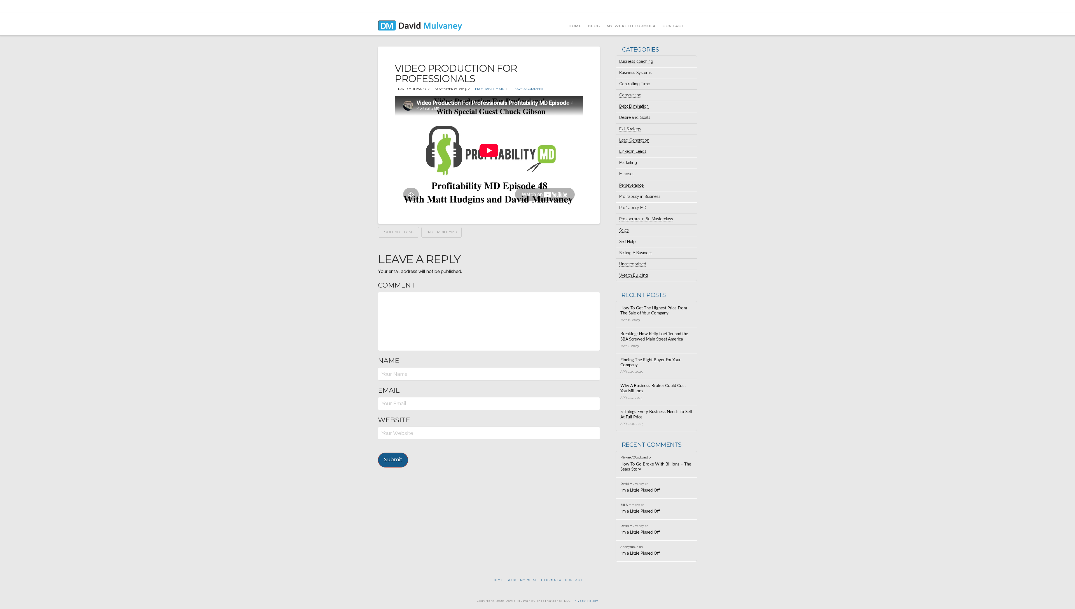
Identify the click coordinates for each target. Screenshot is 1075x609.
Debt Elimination (634, 106)
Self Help (627, 241)
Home (497, 580)
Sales (624, 230)
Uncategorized (632, 264)
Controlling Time (634, 84)
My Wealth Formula (541, 580)
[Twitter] (672, 6)
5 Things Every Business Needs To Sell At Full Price (656, 414)
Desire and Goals (634, 117)
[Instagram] (694, 6)
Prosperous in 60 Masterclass (646, 219)
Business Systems (635, 72)
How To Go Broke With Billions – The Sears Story (655, 467)
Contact (574, 580)
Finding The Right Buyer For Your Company (650, 362)
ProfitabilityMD (441, 232)
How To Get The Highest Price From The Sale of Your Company (653, 311)
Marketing (628, 162)
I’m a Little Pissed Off (640, 490)
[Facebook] (665, 6)
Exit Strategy (630, 129)
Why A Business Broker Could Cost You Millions (653, 388)
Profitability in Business (639, 196)
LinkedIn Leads (632, 151)
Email (389, 390)
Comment (396, 285)
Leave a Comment (528, 89)
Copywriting (630, 95)
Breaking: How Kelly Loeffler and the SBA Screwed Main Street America (654, 336)
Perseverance (631, 185)
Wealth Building (633, 275)
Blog (512, 580)
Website (394, 420)
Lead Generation (634, 140)
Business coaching (636, 61)
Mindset (626, 174)
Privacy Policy (585, 600)
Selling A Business (635, 253)
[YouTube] (687, 6)
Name (388, 360)
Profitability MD (489, 89)
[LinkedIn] (680, 6)
